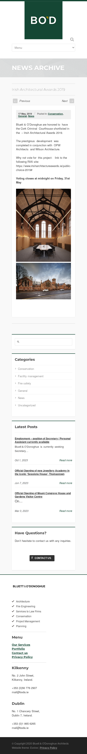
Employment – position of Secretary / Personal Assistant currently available (43, 440)
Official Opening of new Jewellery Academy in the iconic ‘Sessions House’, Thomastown (42, 472)
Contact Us (41, 558)
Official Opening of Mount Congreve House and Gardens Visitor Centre (43, 494)
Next (67, 101)
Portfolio (18, 648)
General (22, 116)
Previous (22, 101)
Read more (65, 460)
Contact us (20, 653)
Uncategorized (26, 405)
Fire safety (24, 383)
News (31, 116)
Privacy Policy (22, 657)
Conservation (55, 113)
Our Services (21, 644)
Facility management (31, 376)
